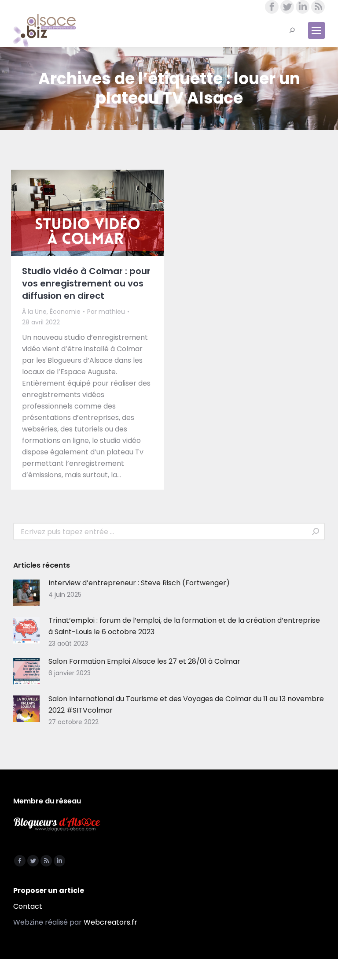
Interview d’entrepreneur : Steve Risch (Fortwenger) (139, 583)
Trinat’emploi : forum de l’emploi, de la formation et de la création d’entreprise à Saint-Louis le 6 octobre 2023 (184, 626)
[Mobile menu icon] (316, 30)
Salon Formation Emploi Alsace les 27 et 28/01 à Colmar (144, 661)
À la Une (34, 311)
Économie (65, 311)
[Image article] (26, 593)
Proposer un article (48, 890)
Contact (27, 906)
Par (106, 311)
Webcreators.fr (110, 922)
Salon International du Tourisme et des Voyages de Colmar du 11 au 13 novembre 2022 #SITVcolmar (186, 704)
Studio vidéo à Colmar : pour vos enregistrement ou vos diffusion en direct (86, 283)
